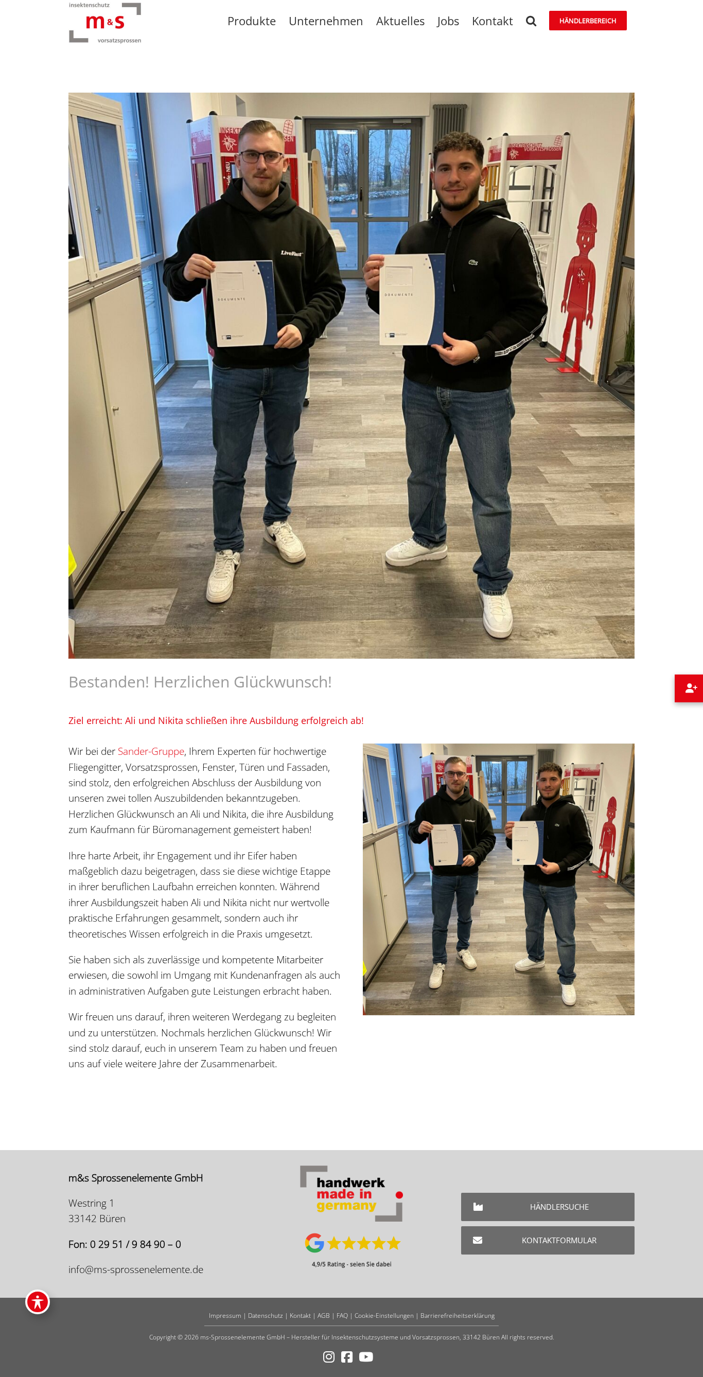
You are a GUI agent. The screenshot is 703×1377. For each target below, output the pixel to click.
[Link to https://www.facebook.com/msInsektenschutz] (347, 1357)
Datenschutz (265, 1315)
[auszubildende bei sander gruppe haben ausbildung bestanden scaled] (499, 748)
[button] (531, 20)
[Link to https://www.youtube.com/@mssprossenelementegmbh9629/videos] (366, 1357)
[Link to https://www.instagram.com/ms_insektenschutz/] (329, 1357)
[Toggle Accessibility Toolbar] (37, 1302)
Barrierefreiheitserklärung (457, 1315)
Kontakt (300, 1315)
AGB (324, 1315)
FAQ (342, 1315)
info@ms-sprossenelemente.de (135, 1269)
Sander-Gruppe (151, 751)
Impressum (225, 1315)
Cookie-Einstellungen (384, 1315)
